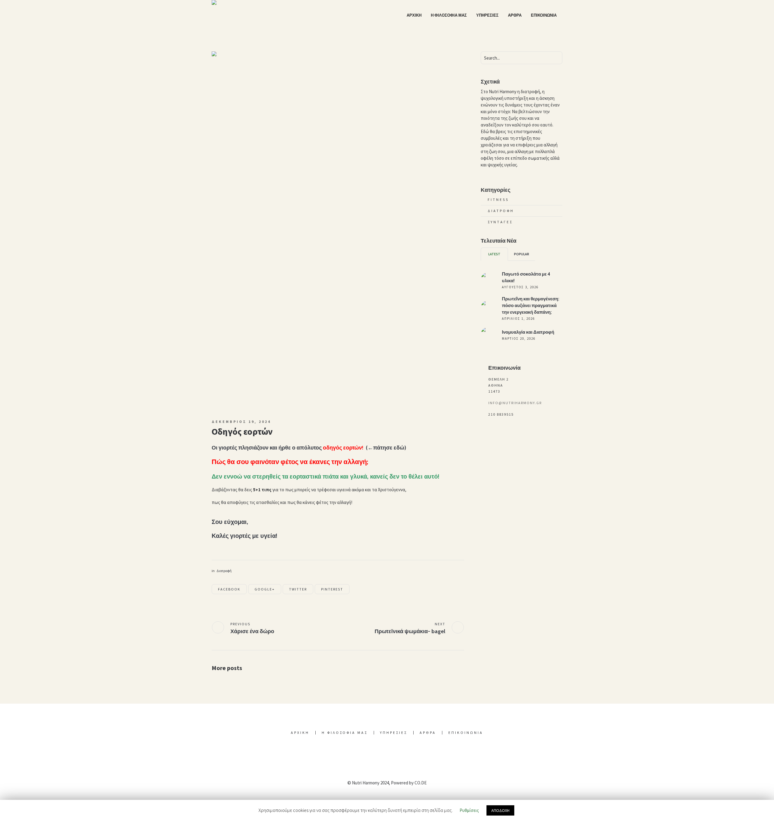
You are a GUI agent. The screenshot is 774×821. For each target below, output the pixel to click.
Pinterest (332, 589)
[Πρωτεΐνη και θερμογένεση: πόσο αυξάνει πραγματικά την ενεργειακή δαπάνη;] (488, 307)
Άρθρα (428, 732)
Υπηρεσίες (393, 732)
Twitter (298, 589)
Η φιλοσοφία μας (345, 732)
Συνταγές (500, 222)
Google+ (265, 589)
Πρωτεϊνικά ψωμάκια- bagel (410, 631)
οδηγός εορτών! (343, 447)
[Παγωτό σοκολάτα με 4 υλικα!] (488, 279)
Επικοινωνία (465, 732)
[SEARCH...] (556, 57)
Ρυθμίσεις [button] (469, 810)
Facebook (229, 589)
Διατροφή (224, 570)
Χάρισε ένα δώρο (252, 631)
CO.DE (421, 783)
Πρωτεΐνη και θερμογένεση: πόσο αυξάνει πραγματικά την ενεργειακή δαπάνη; (530, 305)
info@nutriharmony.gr (515, 403)
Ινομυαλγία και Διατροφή (528, 332)
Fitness (498, 199)
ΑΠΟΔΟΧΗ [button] (500, 810)
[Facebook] (386, 755)
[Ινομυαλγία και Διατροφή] (488, 334)
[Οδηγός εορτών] (338, 229)
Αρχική (300, 732)
